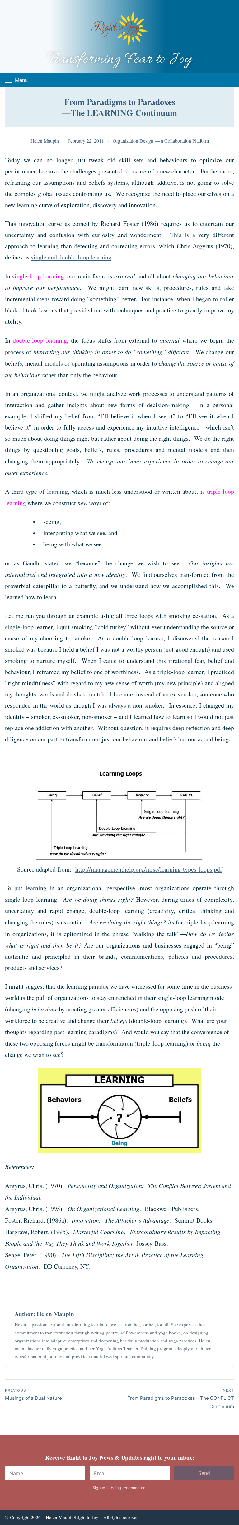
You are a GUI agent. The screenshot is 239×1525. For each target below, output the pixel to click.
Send (204, 1473)
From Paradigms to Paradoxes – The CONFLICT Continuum (180, 1398)
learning (57, 491)
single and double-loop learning (71, 257)
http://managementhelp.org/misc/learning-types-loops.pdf (148, 869)
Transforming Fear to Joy (119, 59)
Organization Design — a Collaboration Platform (161, 140)
